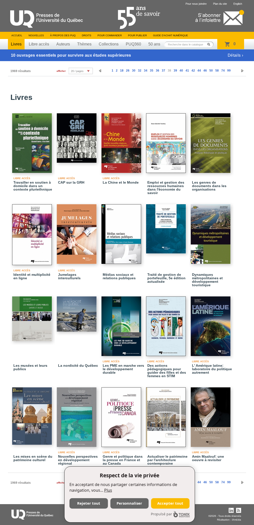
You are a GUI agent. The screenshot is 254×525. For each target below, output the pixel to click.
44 (199, 70)
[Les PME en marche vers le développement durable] (122, 324)
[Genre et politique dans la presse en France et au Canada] (122, 415)
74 (223, 70)
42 (193, 70)
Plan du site (220, 3)
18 (122, 70)
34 (145, 70)
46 (205, 70)
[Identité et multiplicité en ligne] (32, 232)
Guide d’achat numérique (170, 35)
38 (169, 70)
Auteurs (63, 44)
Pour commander (109, 35)
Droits (86, 35)
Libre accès (39, 44)
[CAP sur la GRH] (77, 136)
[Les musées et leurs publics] (32, 316)
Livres (16, 44)
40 (181, 70)
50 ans (154, 44)
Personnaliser (129, 503)
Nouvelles (36, 35)
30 (133, 70)
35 (151, 70)
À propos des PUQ (63, 35)
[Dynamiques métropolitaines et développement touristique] (211, 232)
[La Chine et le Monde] (122, 141)
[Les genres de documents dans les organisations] (211, 141)
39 (175, 70)
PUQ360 (133, 44)
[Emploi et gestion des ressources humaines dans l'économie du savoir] (166, 141)
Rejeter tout (88, 503)
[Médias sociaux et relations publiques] (122, 232)
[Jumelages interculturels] (77, 232)
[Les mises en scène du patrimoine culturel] (32, 414)
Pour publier (137, 35)
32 (139, 70)
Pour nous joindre (196, 3)
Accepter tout (170, 503)
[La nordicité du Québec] (77, 311)
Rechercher (210, 44)
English (237, 3)
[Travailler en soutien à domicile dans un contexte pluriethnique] (32, 141)
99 (229, 70)
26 (127, 70)
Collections (109, 44)
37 (163, 70)
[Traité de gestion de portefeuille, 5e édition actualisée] (166, 226)
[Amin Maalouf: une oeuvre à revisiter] (211, 415)
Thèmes (84, 44)
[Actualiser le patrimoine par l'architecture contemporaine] (166, 415)
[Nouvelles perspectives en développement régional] (77, 415)
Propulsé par (161, 514)
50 (211, 70)
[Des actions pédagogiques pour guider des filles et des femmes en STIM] (166, 324)
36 (157, 70)
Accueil (16, 35)
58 (217, 70)
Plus (108, 490)
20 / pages (77, 71)
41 (187, 70)
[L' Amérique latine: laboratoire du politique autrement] (211, 324)
